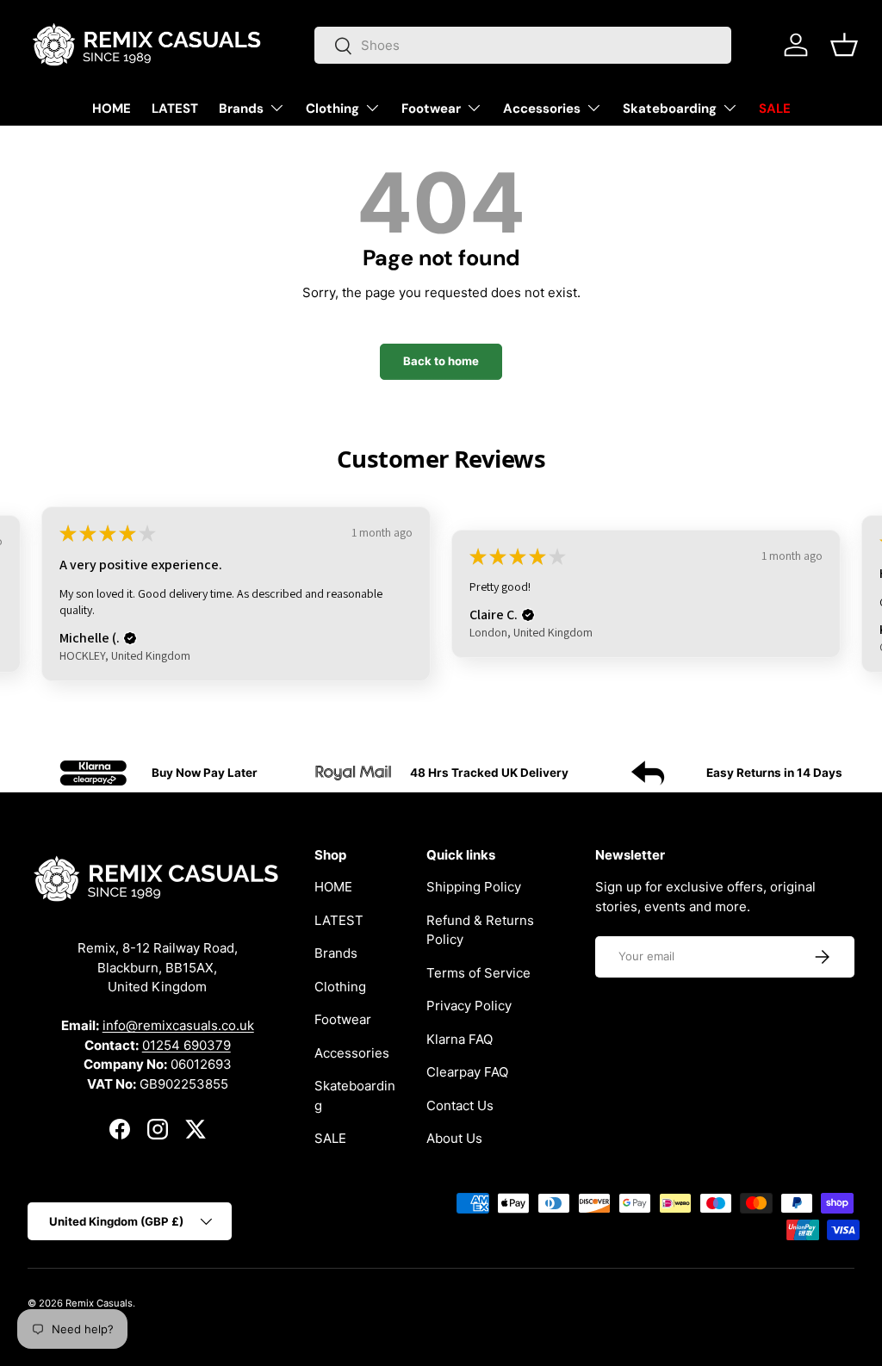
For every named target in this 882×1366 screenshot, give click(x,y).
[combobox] (522, 45)
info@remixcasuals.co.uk (178, 1025)
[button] (844, 45)
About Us (454, 1138)
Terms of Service (478, 973)
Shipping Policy (473, 887)
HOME (111, 108)
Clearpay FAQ (467, 1072)
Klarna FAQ (459, 1039)
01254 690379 (186, 1045)
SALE (775, 108)
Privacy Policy (469, 1005)
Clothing (340, 986)
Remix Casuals (99, 1303)
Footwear (342, 1019)
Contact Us (460, 1105)
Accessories (351, 1053)
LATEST (175, 108)
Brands (335, 953)
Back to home (441, 361)
